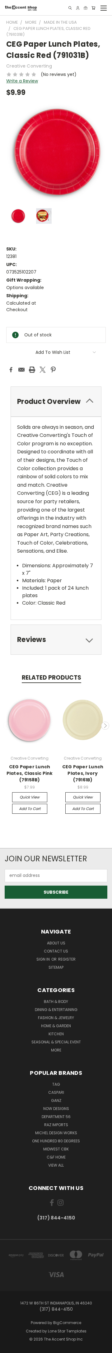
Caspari (56, 1092)
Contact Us (56, 951)
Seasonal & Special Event (56, 1042)
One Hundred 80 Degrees (56, 1141)
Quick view (30, 797)
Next (105, 726)
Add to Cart (29, 808)
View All (56, 1165)
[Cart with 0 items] (93, 8)
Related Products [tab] (51, 677)
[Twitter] (43, 370)
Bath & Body (56, 1001)
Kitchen (56, 1034)
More (56, 1050)
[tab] (56, 401)
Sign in (43, 959)
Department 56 (56, 1116)
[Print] (32, 370)
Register (67, 959)
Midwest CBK (56, 1149)
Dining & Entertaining (56, 1009)
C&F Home (56, 1157)
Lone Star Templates (67, 1331)
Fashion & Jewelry (56, 1017)
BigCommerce (67, 1322)
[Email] (21, 370)
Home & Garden (56, 1025)
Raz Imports (56, 1124)
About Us (56, 943)
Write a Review (22, 81)
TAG (56, 1084)
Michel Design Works (56, 1132)
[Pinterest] (53, 370)
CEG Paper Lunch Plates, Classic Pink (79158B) (30, 773)
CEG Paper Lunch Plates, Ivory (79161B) (83, 773)
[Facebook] (11, 370)
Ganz (56, 1100)
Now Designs (56, 1108)
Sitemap (56, 967)
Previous (7, 726)
